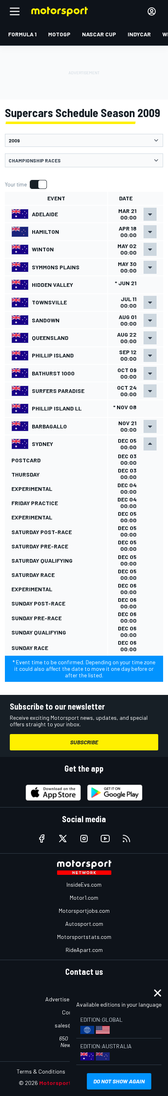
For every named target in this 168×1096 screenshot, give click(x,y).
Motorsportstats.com (84, 936)
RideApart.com (84, 949)
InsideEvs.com (84, 884)
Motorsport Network (67, 1082)
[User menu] (152, 11)
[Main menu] (14, 11)
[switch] (25, 184)
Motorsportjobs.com (84, 910)
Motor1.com (84, 897)
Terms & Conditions (41, 1071)
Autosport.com (84, 923)
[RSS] (126, 838)
